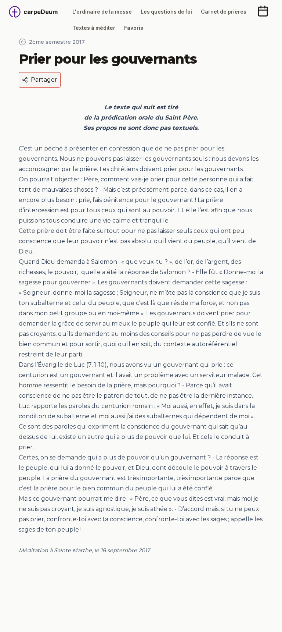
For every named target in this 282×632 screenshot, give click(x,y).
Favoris (133, 28)
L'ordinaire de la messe (102, 11)
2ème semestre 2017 (57, 42)
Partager (44, 79)
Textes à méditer (93, 28)
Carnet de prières (223, 11)
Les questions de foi (166, 11)
